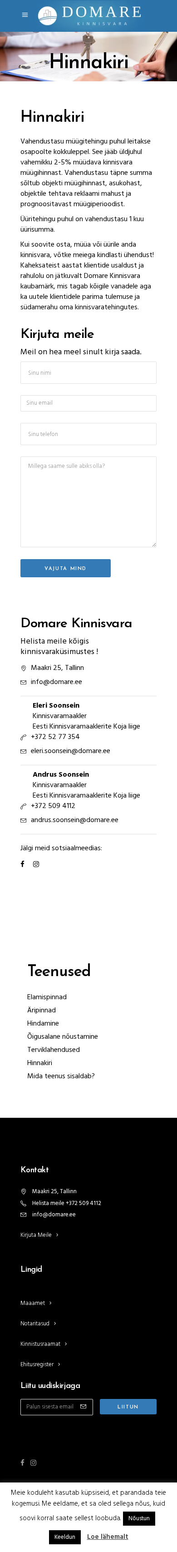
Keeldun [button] (64, 1537)
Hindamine (43, 1024)
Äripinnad (41, 1010)
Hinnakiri (39, 1063)
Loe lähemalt (107, 1537)
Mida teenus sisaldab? (61, 1076)
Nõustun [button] (139, 1518)
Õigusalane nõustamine (62, 1037)
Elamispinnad (47, 997)
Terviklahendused (53, 1050)
